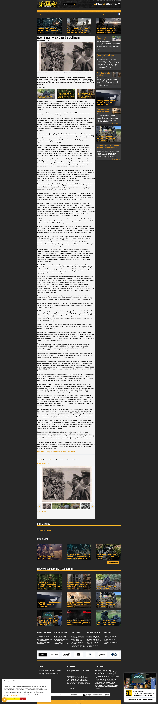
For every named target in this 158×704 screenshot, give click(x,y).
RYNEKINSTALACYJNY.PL (94, 632)
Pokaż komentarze (45, 530)
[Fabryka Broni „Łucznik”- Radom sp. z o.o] (78, 654)
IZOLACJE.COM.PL (76, 632)
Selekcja (69, 11)
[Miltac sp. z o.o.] (90, 654)
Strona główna (40, 14)
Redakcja (114, 0)
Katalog (91, 11)
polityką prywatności (105, 686)
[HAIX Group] (102, 654)
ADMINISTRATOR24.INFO (44, 632)
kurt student (71, 459)
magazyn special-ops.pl (91, 0)
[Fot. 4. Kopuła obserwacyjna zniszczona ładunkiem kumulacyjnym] (75, 506)
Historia (51, 14)
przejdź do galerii (42, 511)
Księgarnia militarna (107, 694)
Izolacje (76, 694)
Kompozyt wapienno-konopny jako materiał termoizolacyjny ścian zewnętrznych (77, 638)
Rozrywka (84, 11)
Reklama (119, 0)
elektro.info (54, 694)
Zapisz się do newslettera (111, 14)
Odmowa (16, 699)
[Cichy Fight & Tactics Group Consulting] (66, 654)
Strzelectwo (61, 11)
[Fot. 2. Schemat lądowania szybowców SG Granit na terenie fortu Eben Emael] (56, 506)
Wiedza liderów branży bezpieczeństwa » (140, 699)
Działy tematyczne (51, 11)
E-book (79, 11)
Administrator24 (65, 694)
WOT (74, 11)
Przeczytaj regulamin (72, 688)
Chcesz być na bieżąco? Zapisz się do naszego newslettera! (56, 452)
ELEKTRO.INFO (108, 632)
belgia (41, 459)
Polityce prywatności (14, 695)
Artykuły (46, 14)
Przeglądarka (99, 11)
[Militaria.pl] (42, 654)
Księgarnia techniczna (98, 694)
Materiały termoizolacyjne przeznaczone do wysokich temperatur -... (77, 642)
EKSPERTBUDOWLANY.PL (60, 632)
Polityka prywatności (107, 0)
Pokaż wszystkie (113, 562)
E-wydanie (107, 11)
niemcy (77, 459)
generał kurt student (62, 459)
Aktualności (41, 11)
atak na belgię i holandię (50, 459)
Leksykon (113, 11)
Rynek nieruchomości (42, 640)
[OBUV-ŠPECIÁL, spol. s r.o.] (114, 654)
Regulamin (99, 0)
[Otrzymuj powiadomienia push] (4, 699)
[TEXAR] (54, 654)
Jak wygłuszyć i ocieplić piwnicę (44, 639)
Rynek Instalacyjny (87, 694)
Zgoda (23, 699)
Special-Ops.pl (48, 4)
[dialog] (140, 687)
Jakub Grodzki (40, 40)
